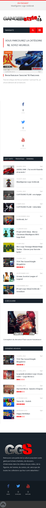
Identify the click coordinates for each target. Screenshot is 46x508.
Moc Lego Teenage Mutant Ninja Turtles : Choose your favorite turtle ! (29, 249)
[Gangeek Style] (23, 19)
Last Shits (8, 159)
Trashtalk (19, 159)
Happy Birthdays (23, 413)
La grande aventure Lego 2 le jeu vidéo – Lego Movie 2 (29, 375)
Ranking (30, 159)
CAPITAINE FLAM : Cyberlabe (28, 207)
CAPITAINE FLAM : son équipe (28, 194)
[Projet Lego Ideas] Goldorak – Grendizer (28, 290)
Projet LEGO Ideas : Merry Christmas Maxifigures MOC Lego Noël (27, 234)
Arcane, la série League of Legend (26, 277)
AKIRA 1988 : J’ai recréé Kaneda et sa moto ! (29, 170)
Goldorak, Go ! (22, 219)
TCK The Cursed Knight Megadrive (26, 262)
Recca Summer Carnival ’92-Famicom (22, 75)
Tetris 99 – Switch (23, 401)
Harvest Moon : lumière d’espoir (29, 389)
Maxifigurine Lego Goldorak (22, 6)
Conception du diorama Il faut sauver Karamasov (22, 339)
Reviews (8, 52)
